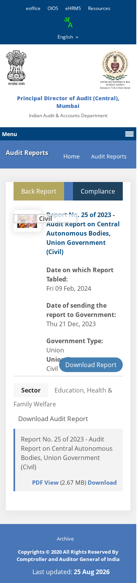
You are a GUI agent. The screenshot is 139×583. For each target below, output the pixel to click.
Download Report (91, 365)
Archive (65, 538)
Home (71, 156)
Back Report (38, 191)
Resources (99, 8)
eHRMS (73, 8)
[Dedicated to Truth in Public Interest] (16, 67)
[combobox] (68, 22)
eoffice (33, 8)
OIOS (52, 8)
